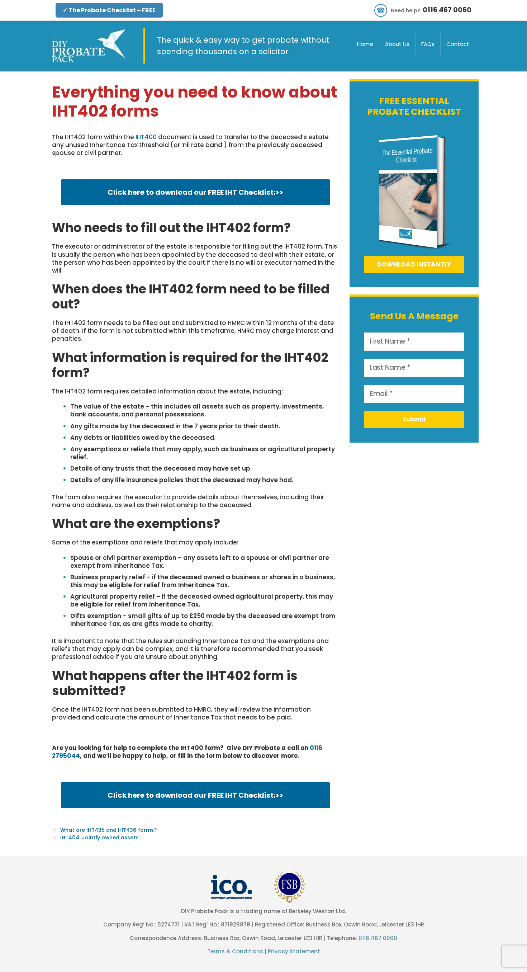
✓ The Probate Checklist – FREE (109, 10)
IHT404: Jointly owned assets (99, 837)
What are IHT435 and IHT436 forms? (108, 830)
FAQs (428, 44)
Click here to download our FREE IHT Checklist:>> (195, 192)
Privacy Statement (294, 951)
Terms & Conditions (235, 951)
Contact (457, 44)
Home (365, 44)
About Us (397, 44)
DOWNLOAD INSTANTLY (414, 264)
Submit (414, 419)
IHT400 (146, 137)
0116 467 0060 (378, 938)
